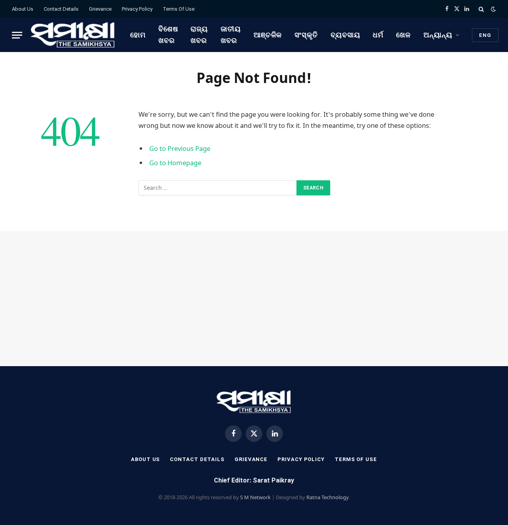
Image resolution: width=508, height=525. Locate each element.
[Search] (481, 9)
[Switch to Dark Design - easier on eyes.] (492, 9)
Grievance (100, 9)
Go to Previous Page (179, 148)
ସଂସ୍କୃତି (306, 35)
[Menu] (17, 35)
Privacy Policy (137, 9)
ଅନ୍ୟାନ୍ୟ (437, 35)
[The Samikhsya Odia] (73, 35)
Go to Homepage (175, 162)
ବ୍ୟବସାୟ (345, 35)
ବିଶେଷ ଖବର (168, 34)
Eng (485, 35)
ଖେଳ (403, 35)
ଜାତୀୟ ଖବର (231, 34)
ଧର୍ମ (378, 35)
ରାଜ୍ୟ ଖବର (199, 34)
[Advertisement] (254, 298)
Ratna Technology (327, 497)
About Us (22, 9)
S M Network (255, 497)
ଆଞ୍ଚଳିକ (268, 35)
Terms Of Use (178, 9)
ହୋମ (138, 35)
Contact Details (61, 9)
